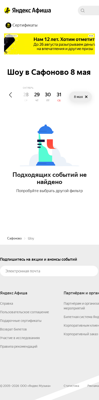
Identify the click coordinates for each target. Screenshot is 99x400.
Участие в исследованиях (20, 338)
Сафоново (14, 238)
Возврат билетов (13, 329)
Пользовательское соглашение (24, 312)
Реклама (93, 386)
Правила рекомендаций (18, 346)
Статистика (71, 386)
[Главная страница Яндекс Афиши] (7, 10)
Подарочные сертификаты (21, 321)
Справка (6, 303)
